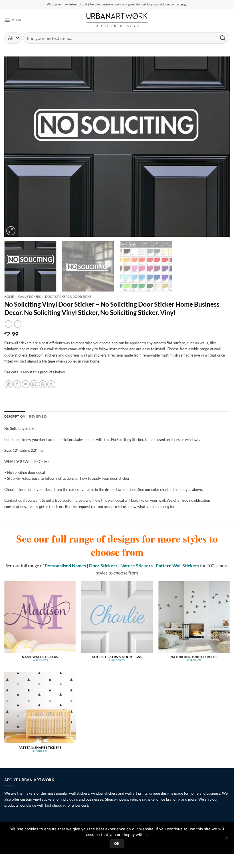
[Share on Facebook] (17, 384)
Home (9, 296)
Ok (117, 843)
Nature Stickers (136, 565)
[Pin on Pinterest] (43, 384)
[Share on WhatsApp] (8, 384)
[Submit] (223, 37)
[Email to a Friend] (34, 384)
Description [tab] (14, 416)
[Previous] (16, 147)
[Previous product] (17, 324)
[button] (12, 20)
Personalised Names (65, 565)
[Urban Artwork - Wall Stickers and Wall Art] (117, 20)
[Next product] (8, 324)
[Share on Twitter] (25, 384)
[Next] (218, 147)
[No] (226, 839)
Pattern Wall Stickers (177, 565)
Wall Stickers (29, 296)
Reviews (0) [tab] (38, 416)
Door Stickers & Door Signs (68, 296)
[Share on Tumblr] (51, 384)
